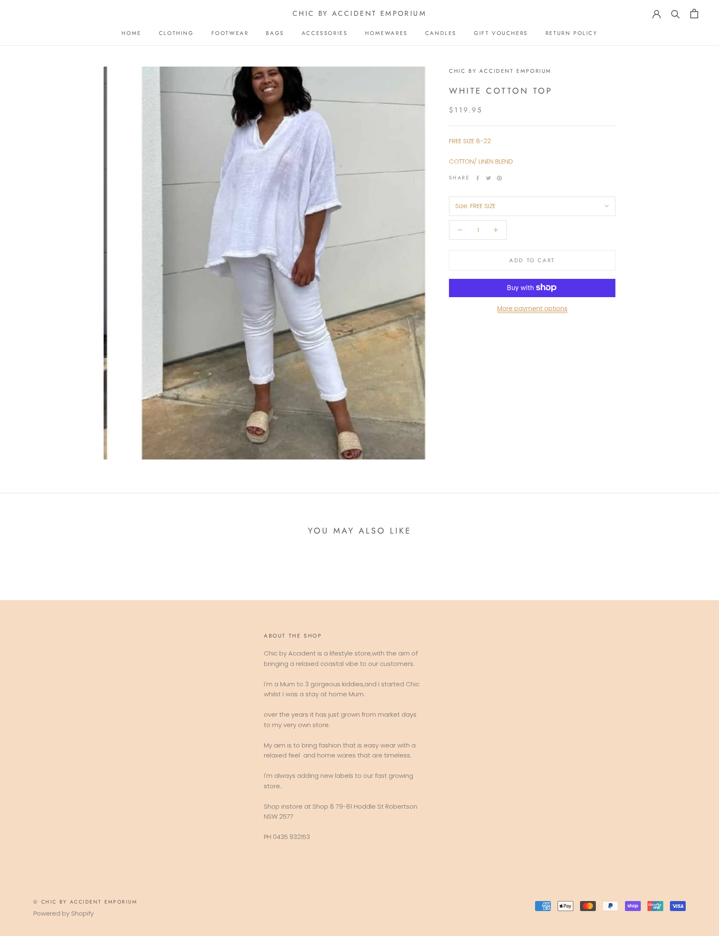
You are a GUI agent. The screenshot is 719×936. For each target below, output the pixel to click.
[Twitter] (488, 178)
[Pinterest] (499, 178)
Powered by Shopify (63, 913)
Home (131, 33)
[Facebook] (477, 178)
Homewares (386, 33)
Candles (440, 33)
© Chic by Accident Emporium (85, 902)
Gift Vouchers (501, 33)
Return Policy (571, 33)
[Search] (675, 13)
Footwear (230, 33)
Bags (275, 33)
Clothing (176, 33)
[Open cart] (694, 13)
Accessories (325, 33)
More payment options (532, 307)
